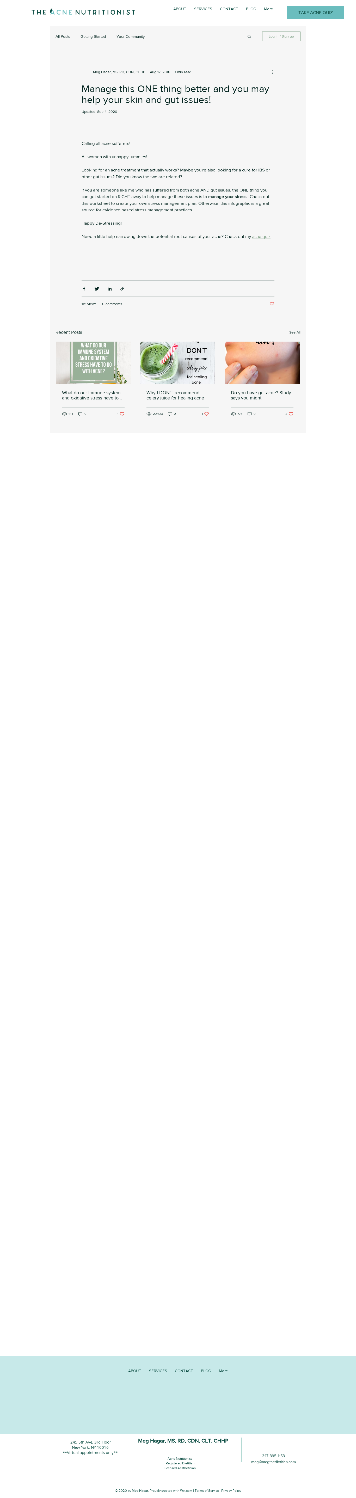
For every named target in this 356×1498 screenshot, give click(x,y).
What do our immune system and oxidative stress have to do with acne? (91, 395)
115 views (89, 304)
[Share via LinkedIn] (109, 288)
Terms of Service (207, 1491)
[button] (249, 37)
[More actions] (274, 72)
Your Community (130, 36)
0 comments (112, 304)
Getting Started (93, 36)
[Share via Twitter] (96, 288)
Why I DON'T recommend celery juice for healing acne (175, 395)
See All (294, 332)
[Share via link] (122, 288)
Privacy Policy (231, 1491)
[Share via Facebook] (84, 288)
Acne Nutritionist (180, 1458)
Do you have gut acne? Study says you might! (261, 395)
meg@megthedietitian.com (273, 1461)
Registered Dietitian (179, 1463)
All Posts (63, 36)
